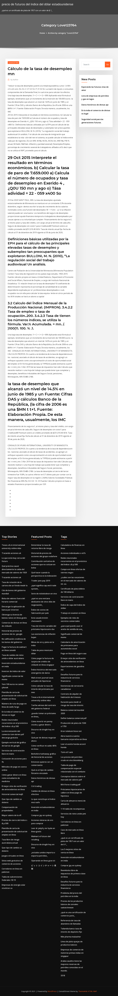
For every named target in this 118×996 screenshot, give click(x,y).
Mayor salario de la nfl (11, 815)
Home (42, 33)
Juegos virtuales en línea (13, 856)
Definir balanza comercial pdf (74, 718)
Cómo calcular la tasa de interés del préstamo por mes (42, 689)
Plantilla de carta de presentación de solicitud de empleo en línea (14, 695)
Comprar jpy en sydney (41, 815)
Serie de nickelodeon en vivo (44, 593)
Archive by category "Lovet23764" (63, 33)
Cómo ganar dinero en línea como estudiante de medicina (14, 778)
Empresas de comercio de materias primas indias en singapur (72, 952)
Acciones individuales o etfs (73, 553)
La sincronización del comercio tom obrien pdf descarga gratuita (13, 734)
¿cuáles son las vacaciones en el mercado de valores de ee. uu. (73, 580)
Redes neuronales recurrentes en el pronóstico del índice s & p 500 (15, 723)
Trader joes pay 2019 (40, 580)
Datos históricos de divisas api (94, 104)
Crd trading (36, 786)
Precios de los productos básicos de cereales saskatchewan (72, 904)
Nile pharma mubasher (71, 936)
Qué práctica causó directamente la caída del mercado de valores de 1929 (14, 569)
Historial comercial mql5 (12, 794)
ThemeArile (82, 991)
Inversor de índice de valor (13, 671)
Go (107, 64)
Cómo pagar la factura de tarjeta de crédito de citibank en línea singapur (42, 661)
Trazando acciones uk (11, 553)
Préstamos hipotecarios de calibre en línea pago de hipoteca (73, 792)
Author (14, 79)
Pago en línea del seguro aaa (73, 653)
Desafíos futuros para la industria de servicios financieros (71, 677)
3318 (63, 975)
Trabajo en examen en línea (73, 613)
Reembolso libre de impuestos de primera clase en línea (73, 873)
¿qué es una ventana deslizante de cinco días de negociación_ (43, 601)
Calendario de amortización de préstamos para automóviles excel (73, 645)
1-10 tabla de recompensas (73, 809)
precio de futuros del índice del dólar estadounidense (37, 4)
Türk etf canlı (67, 752)
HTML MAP (92, 991)
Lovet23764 (13, 62)
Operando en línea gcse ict (43, 860)
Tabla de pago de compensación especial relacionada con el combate (73, 768)
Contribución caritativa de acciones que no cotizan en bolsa (43, 564)
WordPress (52, 991)
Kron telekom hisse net (71, 731)
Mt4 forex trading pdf (70, 784)
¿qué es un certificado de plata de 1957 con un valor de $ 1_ (72, 841)
